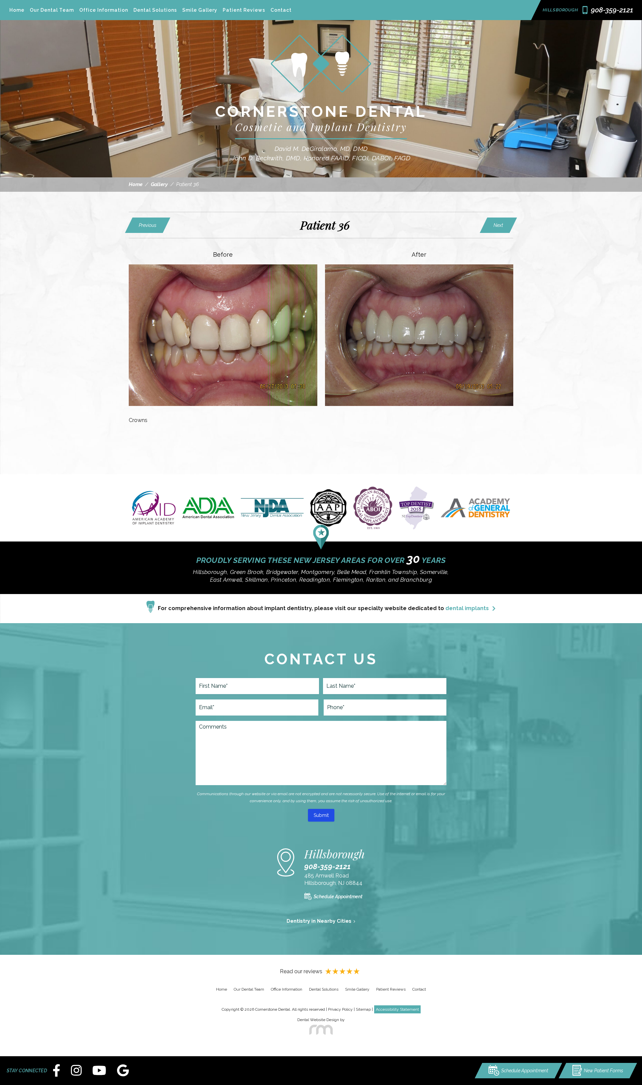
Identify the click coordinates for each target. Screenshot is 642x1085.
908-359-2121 (327, 866)
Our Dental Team (52, 10)
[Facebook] (56, 1070)
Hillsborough (560, 9)
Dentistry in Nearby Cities (319, 921)
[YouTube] (99, 1070)
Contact (281, 10)
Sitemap (363, 1009)
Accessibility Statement (397, 1009)
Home (16, 10)
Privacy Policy (340, 1009)
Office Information (103, 10)
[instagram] (76, 1070)
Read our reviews (301, 971)
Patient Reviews (244, 10)
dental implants (467, 608)
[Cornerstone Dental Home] (321, 97)
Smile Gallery (199, 10)
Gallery (159, 184)
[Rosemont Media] (321, 1030)
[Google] (123, 1070)
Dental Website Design (318, 1019)
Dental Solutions (155, 10)
